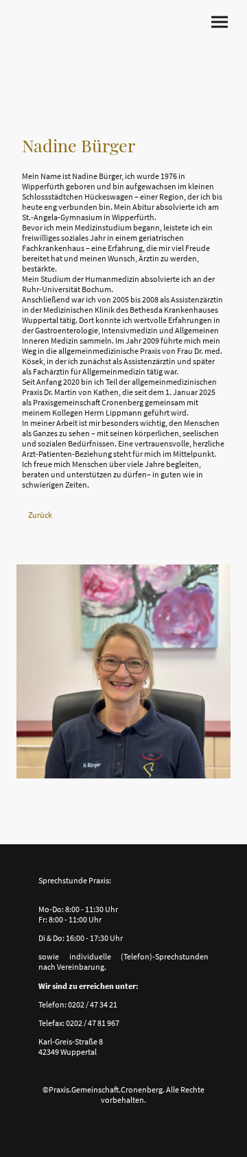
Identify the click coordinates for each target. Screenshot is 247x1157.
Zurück (40, 515)
